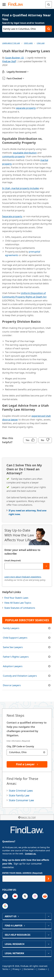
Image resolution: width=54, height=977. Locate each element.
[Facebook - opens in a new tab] (5, 896)
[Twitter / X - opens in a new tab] (25, 896)
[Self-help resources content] (48, 935)
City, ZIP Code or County (20, 746)
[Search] (48, 4)
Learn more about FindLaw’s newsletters (22, 576)
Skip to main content (27, 3)
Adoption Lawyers (12, 666)
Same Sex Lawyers (13, 647)
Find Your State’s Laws (16, 597)
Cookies (42, 969)
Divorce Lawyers (12, 685)
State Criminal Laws (21, 790)
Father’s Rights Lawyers (16, 656)
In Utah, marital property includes (20, 188)
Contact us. (30, 853)
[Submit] (46, 566)
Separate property (12, 216)
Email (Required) (12, 560)
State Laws (28, 43)
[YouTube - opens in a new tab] (15, 896)
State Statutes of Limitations (19, 607)
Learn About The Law (11, 43)
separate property (26, 108)
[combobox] (27, 752)
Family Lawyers (11, 628)
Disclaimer (29, 969)
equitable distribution (25, 152)
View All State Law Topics (17, 602)
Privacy (16, 969)
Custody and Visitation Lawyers (20, 675)
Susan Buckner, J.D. (14, 57)
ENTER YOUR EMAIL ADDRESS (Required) (22, 873)
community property (13, 156)
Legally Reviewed (16, 71)
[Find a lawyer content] (48, 925)
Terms (5, 969)
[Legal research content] (48, 944)
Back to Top (28, 817)
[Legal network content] (48, 953)
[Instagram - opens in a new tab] (35, 896)
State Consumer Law (21, 800)
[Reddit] (45, 896)
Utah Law (40, 43)
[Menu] (4, 4)
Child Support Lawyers (15, 637)
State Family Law (19, 795)
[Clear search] (44, 752)
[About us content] (48, 916)
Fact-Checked (14, 78)
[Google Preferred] (5, 906)
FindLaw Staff (9, 61)
